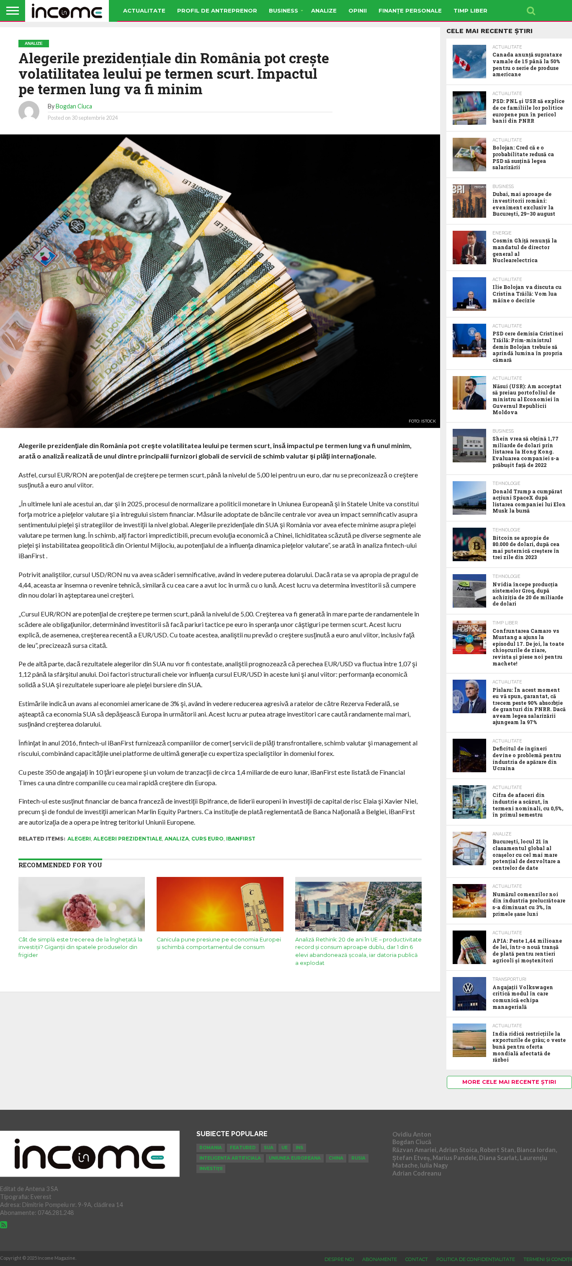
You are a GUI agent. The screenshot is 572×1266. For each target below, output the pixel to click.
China (336, 1158)
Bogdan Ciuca (74, 106)
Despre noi (339, 1259)
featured (243, 1147)
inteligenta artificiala (230, 1158)
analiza (177, 838)
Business (283, 10)
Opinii (357, 10)
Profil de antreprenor (217, 10)
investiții (210, 1168)
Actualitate (144, 10)
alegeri (79, 838)
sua (268, 1147)
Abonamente (379, 1259)
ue (284, 1147)
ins (299, 1147)
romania (210, 1147)
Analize (324, 10)
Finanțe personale (410, 10)
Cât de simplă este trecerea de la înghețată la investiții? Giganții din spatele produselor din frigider (80, 947)
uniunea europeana (295, 1158)
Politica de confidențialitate (475, 1259)
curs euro (207, 838)
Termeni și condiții (547, 1259)
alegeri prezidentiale (127, 838)
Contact (416, 1259)
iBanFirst (240, 838)
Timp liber (470, 10)
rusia (358, 1158)
